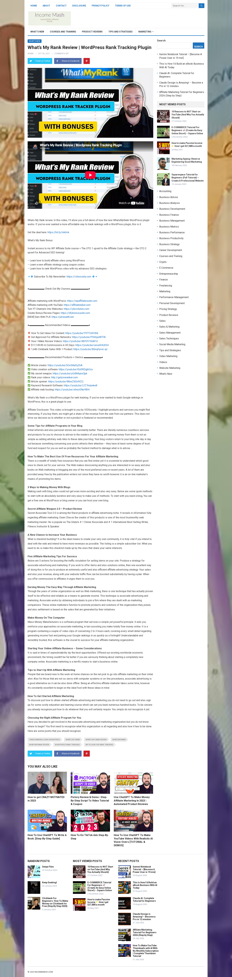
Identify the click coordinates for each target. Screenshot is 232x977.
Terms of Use (123, 5)
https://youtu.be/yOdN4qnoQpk (70, 373)
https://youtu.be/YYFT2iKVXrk (81, 333)
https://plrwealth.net (63, 316)
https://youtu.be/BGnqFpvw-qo (90, 349)
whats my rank (73, 740)
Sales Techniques (169, 338)
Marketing (144, 31)
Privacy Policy (100, 5)
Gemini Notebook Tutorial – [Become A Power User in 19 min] (144, 869)
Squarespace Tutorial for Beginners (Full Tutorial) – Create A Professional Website (188, 177)
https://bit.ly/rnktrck (58, 232)
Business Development (172, 208)
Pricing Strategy (168, 309)
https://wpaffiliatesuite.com (82, 300)
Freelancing (165, 285)
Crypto (163, 261)
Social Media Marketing (172, 344)
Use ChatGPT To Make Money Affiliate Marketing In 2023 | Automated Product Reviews (132, 800)
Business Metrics (169, 226)
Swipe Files (48, 866)
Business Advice (168, 197)
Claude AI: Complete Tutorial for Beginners (144, 899)
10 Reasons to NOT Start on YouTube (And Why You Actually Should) (188, 114)
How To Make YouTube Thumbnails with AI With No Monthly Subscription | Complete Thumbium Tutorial (146, 950)
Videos (163, 362)
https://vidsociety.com (79, 276)
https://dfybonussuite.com (75, 312)
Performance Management (174, 297)
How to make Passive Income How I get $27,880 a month (98, 902)
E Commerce (166, 267)
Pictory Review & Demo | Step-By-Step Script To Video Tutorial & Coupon (90, 800)
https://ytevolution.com (76, 308)
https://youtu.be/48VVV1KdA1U (80, 341)
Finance (163, 279)
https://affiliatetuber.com (77, 304)
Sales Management (170, 332)
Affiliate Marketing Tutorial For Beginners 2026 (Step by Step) (144, 932)
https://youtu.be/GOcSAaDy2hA (65, 365)
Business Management (172, 220)
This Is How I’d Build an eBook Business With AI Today (145, 885)
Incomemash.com (44, 972)
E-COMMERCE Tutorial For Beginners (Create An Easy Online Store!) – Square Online (187, 130)
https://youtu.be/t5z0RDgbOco (76, 369)
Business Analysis (169, 203)
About (46, 5)
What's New (34, 41)
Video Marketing (168, 356)
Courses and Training (63, 31)
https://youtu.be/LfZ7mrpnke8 (80, 385)
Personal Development (172, 303)
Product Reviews (92, 31)
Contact (61, 5)
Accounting (165, 191)
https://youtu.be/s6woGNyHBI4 (72, 389)
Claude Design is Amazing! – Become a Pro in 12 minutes (144, 917)
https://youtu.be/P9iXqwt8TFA (89, 337)
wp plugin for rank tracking (99, 745)
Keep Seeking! (49, 882)
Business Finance (169, 214)
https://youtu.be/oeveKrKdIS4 (92, 345)
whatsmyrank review (39, 745)
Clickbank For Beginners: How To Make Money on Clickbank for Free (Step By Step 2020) (55, 902)
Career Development (170, 250)
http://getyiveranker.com (64, 377)
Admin (30, 53)
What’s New (37, 31)
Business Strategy (169, 244)
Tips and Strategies (120, 31)
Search (161, 40)
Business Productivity (171, 238)
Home (33, 5)
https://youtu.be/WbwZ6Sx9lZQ (65, 381)
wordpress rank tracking (67, 745)
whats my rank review (96, 740)
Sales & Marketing (169, 326)
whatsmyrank (119, 740)
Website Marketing (169, 367)
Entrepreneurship (168, 273)
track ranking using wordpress (44, 740)
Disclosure (79, 5)
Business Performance (172, 232)
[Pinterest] (86, 61)
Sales (162, 320)
